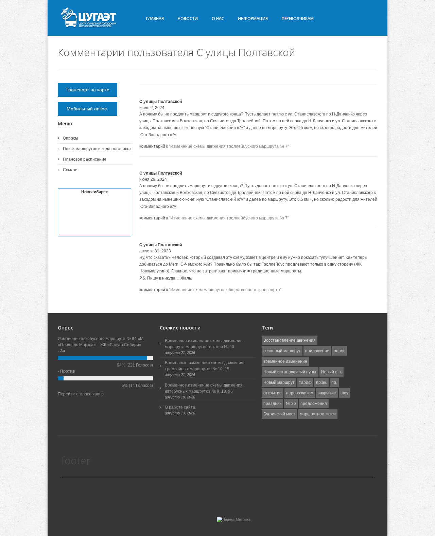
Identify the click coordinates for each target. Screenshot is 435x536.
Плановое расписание (84, 159)
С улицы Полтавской (160, 101)
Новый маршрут (279, 382)
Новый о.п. (331, 372)
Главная (155, 18)
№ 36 (291, 403)
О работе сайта (180, 407)
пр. (334, 382)
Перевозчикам (298, 18)
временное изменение (285, 361)
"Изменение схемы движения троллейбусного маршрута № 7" (229, 146)
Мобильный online (87, 108)
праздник (272, 403)
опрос (339, 351)
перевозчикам (299, 393)
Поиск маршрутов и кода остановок (97, 148)
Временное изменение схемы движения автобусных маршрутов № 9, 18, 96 (204, 388)
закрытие (327, 393)
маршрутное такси (318, 414)
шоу (344, 393)
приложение (317, 351)
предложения (313, 403)
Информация (253, 18)
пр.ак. (321, 382)
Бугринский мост (279, 414)
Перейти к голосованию (81, 394)
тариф (305, 382)
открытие (272, 393)
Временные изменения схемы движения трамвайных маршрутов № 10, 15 (204, 365)
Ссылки (70, 169)
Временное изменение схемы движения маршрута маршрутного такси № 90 (204, 343)
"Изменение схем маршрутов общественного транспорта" (225, 289)
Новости (188, 18)
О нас (218, 18)
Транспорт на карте (87, 89)
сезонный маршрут (282, 351)
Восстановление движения (289, 340)
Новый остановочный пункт (290, 372)
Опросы (70, 138)
